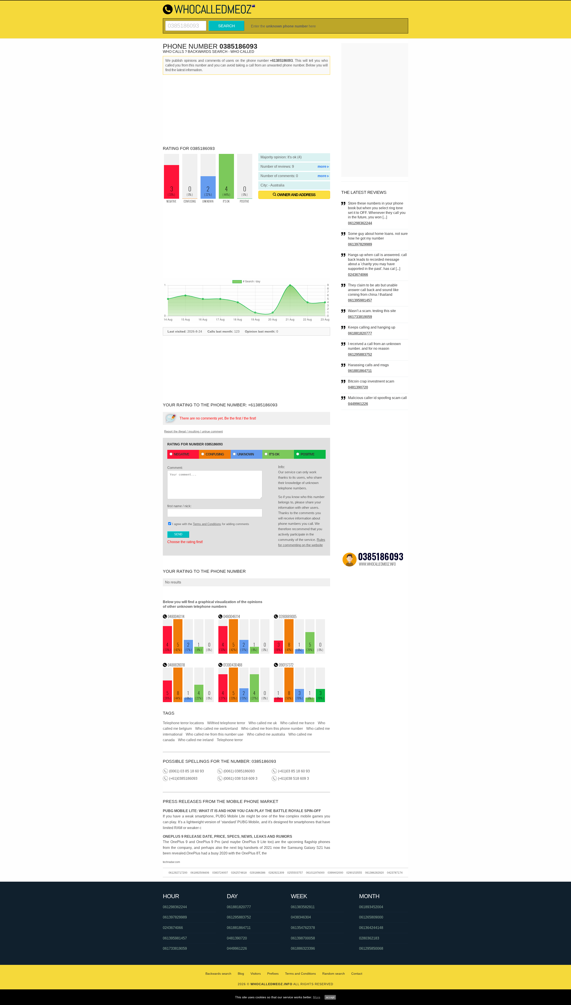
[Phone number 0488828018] (188, 701)
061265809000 (371, 917)
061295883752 (360, 354)
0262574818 (239, 872)
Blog (241, 973)
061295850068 (371, 948)
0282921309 (276, 872)
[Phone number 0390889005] (299, 652)
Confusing (215, 454)
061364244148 (371, 928)
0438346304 (301, 917)
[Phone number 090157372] (299, 701)
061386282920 (374, 872)
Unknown (245, 454)
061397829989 (360, 244)
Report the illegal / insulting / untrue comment (193, 431)
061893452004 (371, 907)
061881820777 (360, 333)
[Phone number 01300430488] (244, 701)
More (316, 997)
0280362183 (369, 938)
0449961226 (358, 404)
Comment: (175, 467)
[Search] (185, 23)
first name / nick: (179, 506)
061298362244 (360, 223)
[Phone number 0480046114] (188, 652)
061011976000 (315, 872)
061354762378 (303, 928)
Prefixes (273, 973)
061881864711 (360, 371)
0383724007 (220, 872)
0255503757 (295, 872)
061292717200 (178, 872)
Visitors (255, 973)
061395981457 (360, 300)
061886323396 (303, 948)
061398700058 (303, 938)
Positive (307, 454)
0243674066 (358, 275)
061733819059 (360, 317)
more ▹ (323, 166)
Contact (356, 973)
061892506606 (199, 872)
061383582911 (303, 907)
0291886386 (257, 872)
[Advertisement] (246, 110)
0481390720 (358, 387)
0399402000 (335, 872)
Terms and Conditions (207, 524)
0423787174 (395, 872)
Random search (333, 973)
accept (330, 997)
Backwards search (218, 973)
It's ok (274, 454)
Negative (181, 454)
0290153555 (354, 872)
